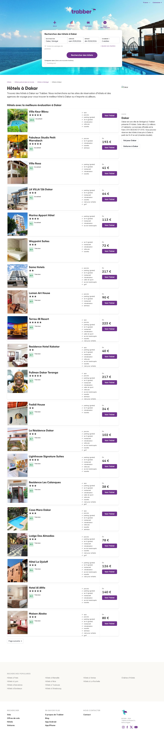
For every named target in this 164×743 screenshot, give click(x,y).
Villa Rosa (35, 163)
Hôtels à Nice (50, 681)
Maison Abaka (38, 613)
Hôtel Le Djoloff (38, 561)
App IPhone (50, 725)
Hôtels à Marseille (52, 678)
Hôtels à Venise (89, 678)
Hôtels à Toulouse (52, 685)
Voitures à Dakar (130, 146)
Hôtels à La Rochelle (91, 681)
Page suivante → (15, 641)
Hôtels (10, 722)
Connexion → (157, 2)
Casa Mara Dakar (40, 509)
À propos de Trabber (54, 715)
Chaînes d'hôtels (128, 678)
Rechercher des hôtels (82, 55)
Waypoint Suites (39, 241)
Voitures (11, 725)
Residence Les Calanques (45, 482)
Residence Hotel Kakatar (44, 346)
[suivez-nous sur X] (131, 728)
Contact (87, 715)
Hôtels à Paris (12, 678)
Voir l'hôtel (109, 115)
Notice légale (125, 722)
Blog (47, 718)
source (123, 114)
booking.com (51, 63)
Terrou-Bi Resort (39, 319)
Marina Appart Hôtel (41, 215)
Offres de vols (13, 718)
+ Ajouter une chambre (108, 46)
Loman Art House (39, 293)
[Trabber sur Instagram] (123, 728)
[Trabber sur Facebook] (127, 728)
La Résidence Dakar (41, 430)
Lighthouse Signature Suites (46, 456)
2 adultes (105, 41)
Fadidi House (37, 404)
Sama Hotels (37, 267)
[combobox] (56, 40)
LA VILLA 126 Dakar (41, 189)
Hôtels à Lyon (12, 681)
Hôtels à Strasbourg (53, 688)
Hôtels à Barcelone (14, 685)
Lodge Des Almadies (41, 535)
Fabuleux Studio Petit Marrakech (42, 139)
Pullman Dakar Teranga (43, 372)
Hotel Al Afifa (37, 587)
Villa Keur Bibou (38, 111)
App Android (50, 722)
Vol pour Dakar (129, 140)
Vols (9, 715)
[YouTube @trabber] (136, 728)
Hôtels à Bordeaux (14, 688)
